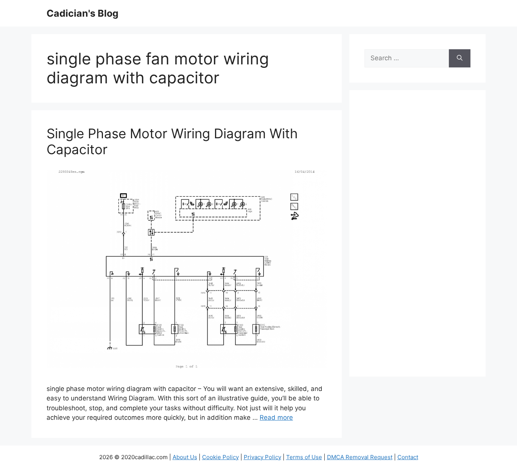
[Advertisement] (417, 238)
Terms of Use (304, 457)
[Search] (459, 58)
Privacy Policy (262, 457)
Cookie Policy (220, 457)
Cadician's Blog (82, 13)
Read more (276, 417)
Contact (407, 457)
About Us (185, 457)
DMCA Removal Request (359, 457)
